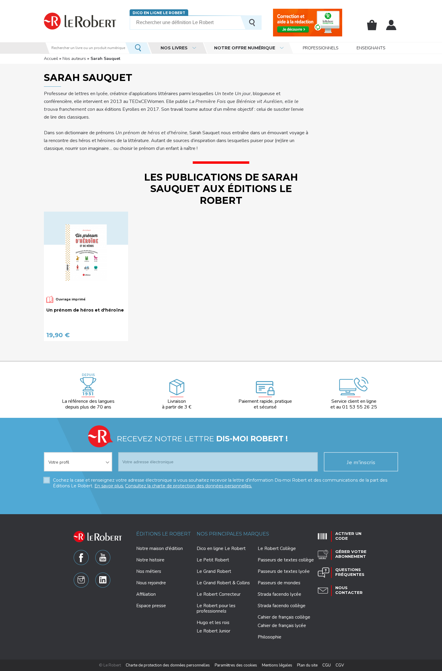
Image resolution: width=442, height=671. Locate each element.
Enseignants (371, 48)
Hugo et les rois (213, 623)
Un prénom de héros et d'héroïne (85, 310)
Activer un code (348, 536)
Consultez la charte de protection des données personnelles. (188, 486)
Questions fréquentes (349, 572)
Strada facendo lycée (279, 594)
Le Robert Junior (213, 631)
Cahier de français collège (284, 617)
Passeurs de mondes (279, 583)
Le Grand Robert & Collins (223, 583)
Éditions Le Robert (163, 534)
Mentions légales (277, 665)
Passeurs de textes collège (286, 560)
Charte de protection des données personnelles (168, 665)
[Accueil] (80, 21)
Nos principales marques (233, 534)
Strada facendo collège (281, 606)
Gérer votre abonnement (351, 554)
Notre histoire (150, 560)
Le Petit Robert (213, 560)
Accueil (51, 58)
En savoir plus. (109, 486)
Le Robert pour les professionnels (216, 608)
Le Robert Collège (277, 548)
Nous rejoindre (151, 583)
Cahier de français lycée (282, 626)
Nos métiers (148, 571)
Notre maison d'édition (159, 548)
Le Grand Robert (214, 571)
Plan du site (307, 665)
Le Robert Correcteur (219, 594)
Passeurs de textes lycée (284, 571)
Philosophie (269, 637)
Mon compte (391, 25)
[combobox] (78, 458)
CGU (326, 665)
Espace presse (151, 606)
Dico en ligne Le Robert (159, 13)
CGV (340, 665)
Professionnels (321, 48)
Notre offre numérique (244, 48)
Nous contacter (349, 590)
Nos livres (174, 48)
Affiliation (146, 594)
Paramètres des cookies (236, 665)
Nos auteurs (74, 58)
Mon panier (372, 25)
